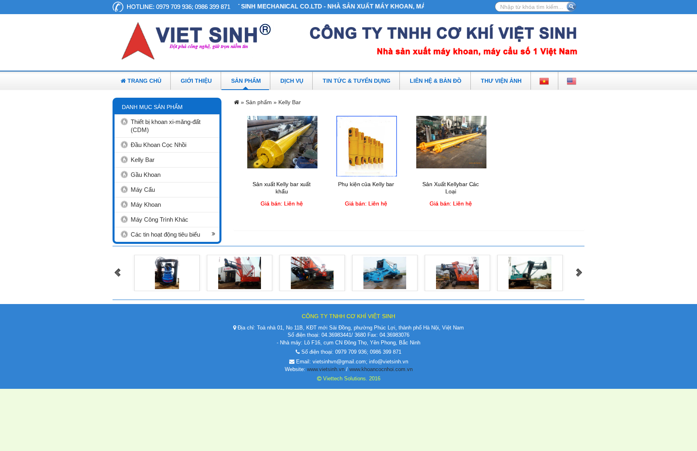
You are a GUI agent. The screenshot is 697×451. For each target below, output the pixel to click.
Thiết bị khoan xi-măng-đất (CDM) (165, 125)
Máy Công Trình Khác (159, 219)
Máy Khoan (146, 204)
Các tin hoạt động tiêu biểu (165, 234)
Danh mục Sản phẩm (152, 107)
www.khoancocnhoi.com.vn (381, 369)
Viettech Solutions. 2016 (350, 378)
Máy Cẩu (143, 189)
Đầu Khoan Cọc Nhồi (158, 144)
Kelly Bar (142, 159)
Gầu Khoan (146, 174)
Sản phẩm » (262, 102)
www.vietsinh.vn (325, 369)
